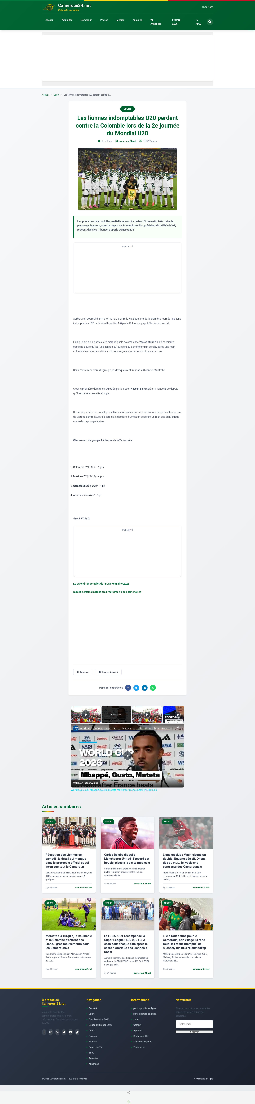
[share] (178, 727)
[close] (128, 1092)
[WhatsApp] (57, 1032)
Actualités (67, 20)
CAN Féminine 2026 (99, 1019)
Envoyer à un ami (110, 672)
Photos (104, 20)
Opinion (93, 1036)
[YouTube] (70, 1032)
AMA (198, 23)
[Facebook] (44, 1032)
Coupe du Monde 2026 (100, 1025)
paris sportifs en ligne (144, 1008)
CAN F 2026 (177, 22)
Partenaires (139, 1047)
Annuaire (137, 20)
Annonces (156, 23)
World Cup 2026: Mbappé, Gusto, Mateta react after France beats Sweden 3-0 (127, 728)
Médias (120, 20)
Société (93, 1008)
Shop (91, 1052)
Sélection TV (95, 1047)
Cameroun (86, 20)
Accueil (49, 20)
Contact (137, 1025)
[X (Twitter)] (64, 1032)
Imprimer (84, 672)
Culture (92, 1030)
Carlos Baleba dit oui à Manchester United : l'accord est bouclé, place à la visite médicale (127, 858)
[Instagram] (51, 1032)
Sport (56, 95)
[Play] (147, 714)
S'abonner (194, 1032)
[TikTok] (77, 1032)
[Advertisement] (127, 58)
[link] (76, 728)
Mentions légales (142, 1041)
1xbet (136, 1019)
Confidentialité (140, 1036)
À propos (138, 1030)
